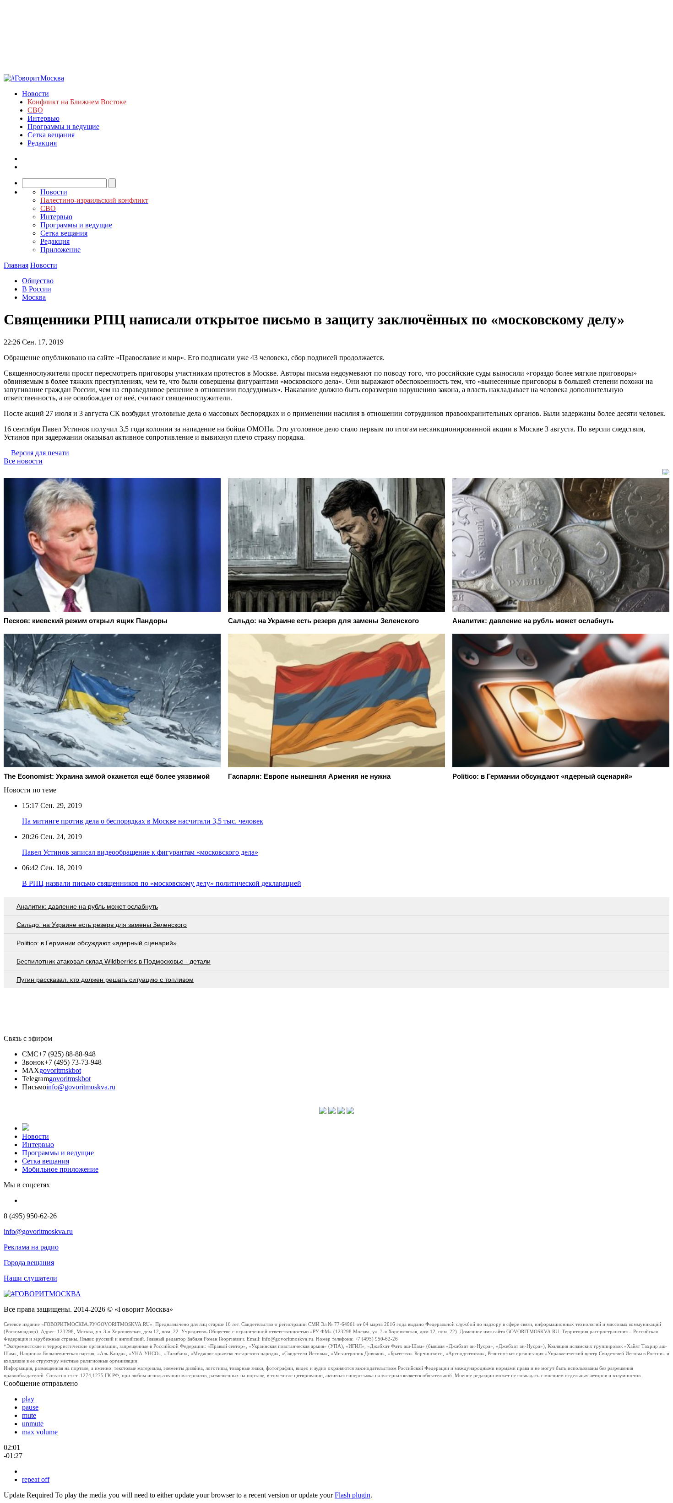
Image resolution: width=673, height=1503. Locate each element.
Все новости (23, 461)
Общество (38, 281)
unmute (32, 1424)
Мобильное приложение (60, 1169)
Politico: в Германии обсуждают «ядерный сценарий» (96, 943)
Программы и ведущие (63, 126)
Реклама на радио (31, 1247)
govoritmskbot (60, 1070)
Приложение (60, 249)
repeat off (35, 1479)
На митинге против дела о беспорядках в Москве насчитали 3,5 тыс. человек (142, 821)
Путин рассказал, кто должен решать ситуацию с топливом (105, 979)
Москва (34, 297)
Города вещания (29, 1262)
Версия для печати (40, 453)
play (28, 1399)
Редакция (42, 143)
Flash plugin (352, 1495)
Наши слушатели (30, 1278)
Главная (16, 265)
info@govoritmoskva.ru (80, 1087)
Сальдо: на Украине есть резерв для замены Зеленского (101, 924)
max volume (40, 1432)
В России (36, 289)
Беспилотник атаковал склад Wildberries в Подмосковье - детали (113, 961)
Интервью (43, 118)
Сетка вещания (51, 135)
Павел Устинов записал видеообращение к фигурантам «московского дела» (140, 852)
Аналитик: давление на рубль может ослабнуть (87, 906)
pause (30, 1407)
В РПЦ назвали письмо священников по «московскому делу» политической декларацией (161, 883)
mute (29, 1415)
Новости (35, 93)
